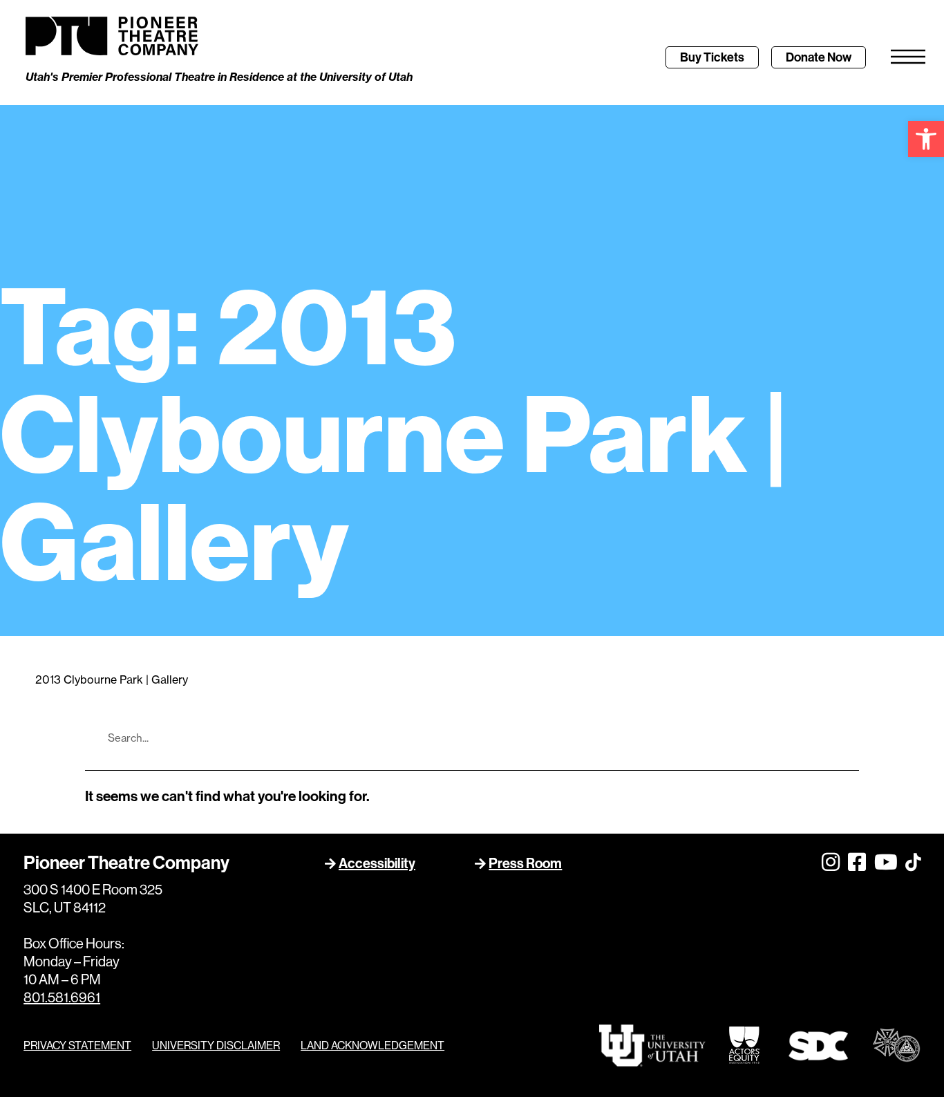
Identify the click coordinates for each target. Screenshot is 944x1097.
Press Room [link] (525, 863)
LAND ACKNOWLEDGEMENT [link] (372, 1045)
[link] (926, 139)
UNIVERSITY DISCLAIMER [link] (216, 1045)
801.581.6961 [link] (61, 998)
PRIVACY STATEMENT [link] (77, 1045)
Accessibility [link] (377, 863)
